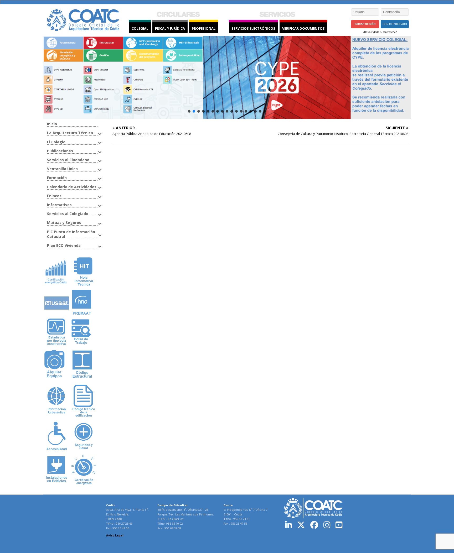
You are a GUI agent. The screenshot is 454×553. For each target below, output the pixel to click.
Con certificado (395, 24)
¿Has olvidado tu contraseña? (380, 32)
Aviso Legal (114, 535)
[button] (51, 77)
